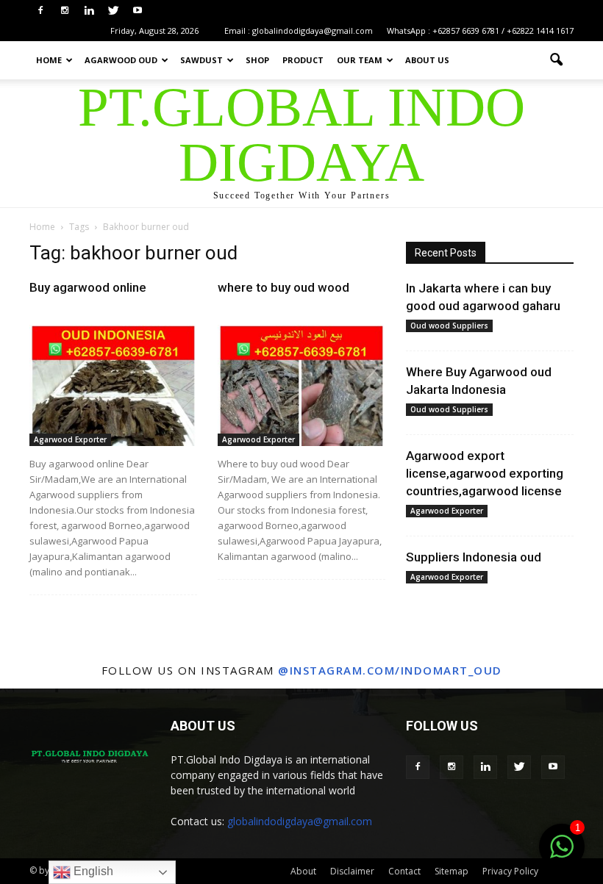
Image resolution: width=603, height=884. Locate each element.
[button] (556, 60)
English (92, 871)
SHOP (257, 59)
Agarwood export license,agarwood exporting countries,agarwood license (484, 473)
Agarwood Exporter (70, 439)
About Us (427, 59)
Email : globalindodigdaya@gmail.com (298, 30)
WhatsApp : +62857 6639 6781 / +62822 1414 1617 (480, 30)
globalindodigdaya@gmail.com (299, 821)
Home (49, 59)
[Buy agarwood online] (113, 385)
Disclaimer (352, 871)
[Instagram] (65, 10)
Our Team (359, 59)
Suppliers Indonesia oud (473, 557)
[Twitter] (113, 10)
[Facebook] (40, 10)
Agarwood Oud (121, 59)
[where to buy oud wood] (301, 385)
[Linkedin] (89, 10)
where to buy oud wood (283, 287)
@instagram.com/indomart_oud (390, 670)
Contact (404, 871)
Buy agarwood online (87, 287)
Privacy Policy (510, 871)
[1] (562, 854)
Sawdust (201, 59)
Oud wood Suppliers (449, 325)
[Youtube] (137, 10)
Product (303, 59)
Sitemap (451, 871)
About (303, 871)
